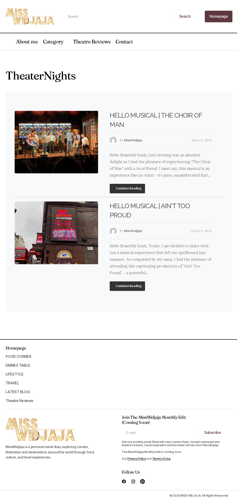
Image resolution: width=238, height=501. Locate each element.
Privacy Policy (136, 458)
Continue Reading (128, 188)
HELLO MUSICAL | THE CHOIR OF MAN (156, 120)
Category (53, 41)
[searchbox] (118, 16)
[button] (7, 41)
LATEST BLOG (18, 391)
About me (27, 41)
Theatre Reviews (91, 41)
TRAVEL (12, 383)
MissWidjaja (133, 140)
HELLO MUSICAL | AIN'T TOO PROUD (150, 210)
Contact (124, 41)
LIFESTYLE (14, 374)
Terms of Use (161, 458)
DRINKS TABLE (18, 365)
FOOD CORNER (18, 356)
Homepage (16, 348)
